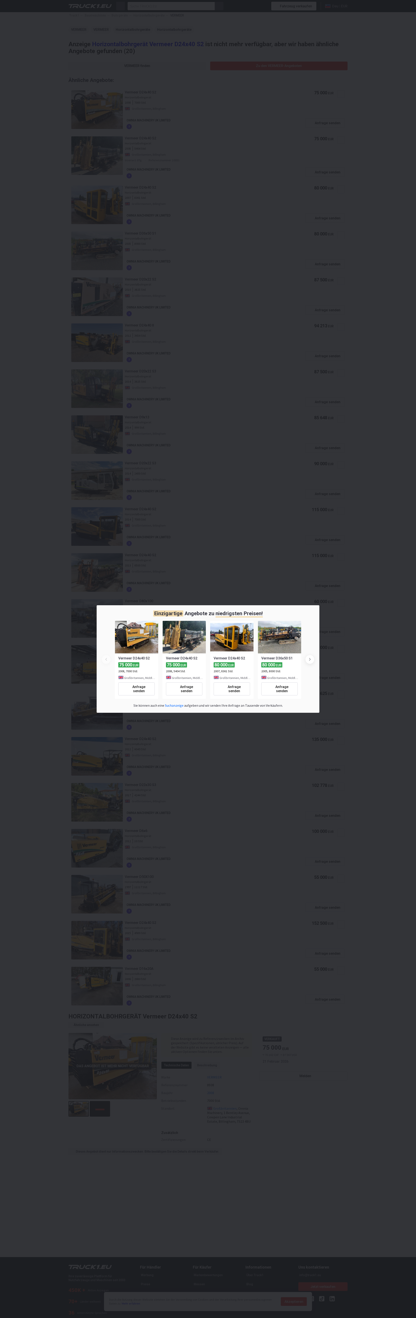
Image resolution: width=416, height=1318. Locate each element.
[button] (310, 659)
